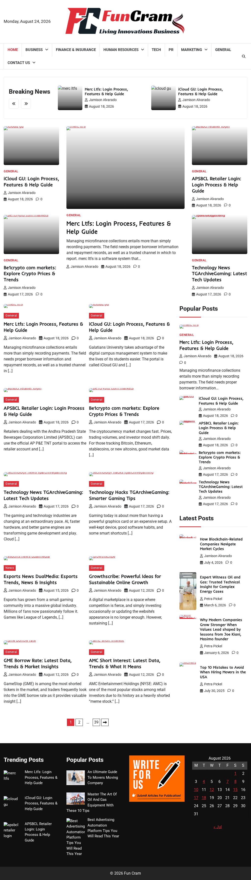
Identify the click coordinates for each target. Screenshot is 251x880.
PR (171, 50)
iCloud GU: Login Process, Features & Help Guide (200, 91)
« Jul (217, 827)
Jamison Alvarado (103, 100)
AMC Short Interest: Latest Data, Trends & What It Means (124, 663)
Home (13, 50)
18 (204, 797)
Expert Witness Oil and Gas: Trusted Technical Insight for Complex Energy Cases (220, 584)
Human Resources (120, 50)
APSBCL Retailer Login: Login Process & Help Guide (216, 185)
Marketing (191, 50)
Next (105, 722)
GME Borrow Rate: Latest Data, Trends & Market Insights (38, 663)
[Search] (243, 56)
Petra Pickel (213, 599)
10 (196, 789)
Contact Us (19, 63)
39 (96, 722)
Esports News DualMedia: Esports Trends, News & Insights (41, 579)
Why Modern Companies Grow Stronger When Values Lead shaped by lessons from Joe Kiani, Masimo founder (221, 629)
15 (235, 789)
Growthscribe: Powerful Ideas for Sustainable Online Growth (125, 579)
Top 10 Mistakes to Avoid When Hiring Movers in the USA (223, 672)
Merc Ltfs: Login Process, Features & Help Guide (106, 91)
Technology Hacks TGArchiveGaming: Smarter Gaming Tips (129, 495)
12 (212, 789)
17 (196, 797)
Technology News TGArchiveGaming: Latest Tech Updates (219, 274)
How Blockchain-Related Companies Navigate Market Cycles (221, 544)
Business (34, 50)
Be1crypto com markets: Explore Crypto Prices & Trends (30, 274)
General (223, 50)
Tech (156, 50)
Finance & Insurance (76, 50)
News (9, 568)
